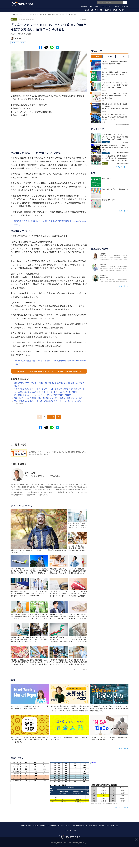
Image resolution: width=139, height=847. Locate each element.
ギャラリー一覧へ (120, 808)
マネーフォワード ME (69, 830)
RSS (107, 826)
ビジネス (93, 10)
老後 (100, 10)
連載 (91, 6)
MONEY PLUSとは (26, 826)
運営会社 (35, 826)
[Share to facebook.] (40, 47)
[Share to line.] (52, 47)
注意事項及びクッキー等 (80, 826)
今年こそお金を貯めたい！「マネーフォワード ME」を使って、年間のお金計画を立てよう (49, 389)
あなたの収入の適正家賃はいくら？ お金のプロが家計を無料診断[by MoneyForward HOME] (50, 222)
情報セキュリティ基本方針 (48, 826)
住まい (107, 10)
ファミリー (122, 10)
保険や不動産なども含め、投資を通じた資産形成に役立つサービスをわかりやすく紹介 (48, 401)
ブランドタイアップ (119, 6)
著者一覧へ (123, 286)
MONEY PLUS (14, 14)
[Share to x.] (46, 47)
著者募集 (101, 826)
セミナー (105, 6)
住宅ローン (15, 43)
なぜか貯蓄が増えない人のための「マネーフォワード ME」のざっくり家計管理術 (46, 392)
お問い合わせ (93, 826)
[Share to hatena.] (57, 47)
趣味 (114, 10)
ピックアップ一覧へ (120, 167)
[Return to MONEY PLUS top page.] (22, 4)
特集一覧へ (123, 211)
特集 (96, 6)
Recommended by (78, 670)
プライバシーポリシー (64, 826)
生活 (86, 10)
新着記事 (84, 6)
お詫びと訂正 (114, 826)
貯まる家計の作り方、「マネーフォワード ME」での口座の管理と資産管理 (42, 395)
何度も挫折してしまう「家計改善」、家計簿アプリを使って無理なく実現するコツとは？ (48, 398)
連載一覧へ (123, 749)
